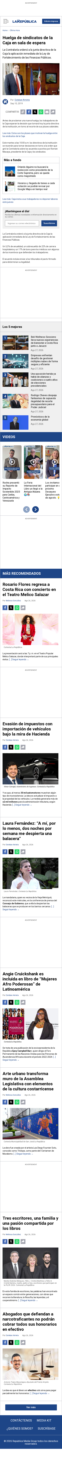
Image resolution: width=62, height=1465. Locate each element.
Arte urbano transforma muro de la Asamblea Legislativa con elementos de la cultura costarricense (28, 1081)
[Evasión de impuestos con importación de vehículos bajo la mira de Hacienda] (30, 768)
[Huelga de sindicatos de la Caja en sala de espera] (31, 79)
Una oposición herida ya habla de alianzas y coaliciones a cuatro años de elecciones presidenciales (44, 379)
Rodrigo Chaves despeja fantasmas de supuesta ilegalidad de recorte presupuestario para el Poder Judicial (44, 401)
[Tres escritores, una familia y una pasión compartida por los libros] (30, 1263)
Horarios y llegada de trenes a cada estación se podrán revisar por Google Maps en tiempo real (36, 186)
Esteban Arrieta (22, 100)
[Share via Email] (47, 111)
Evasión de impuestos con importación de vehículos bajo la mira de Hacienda (27, 729)
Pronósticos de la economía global (40, 418)
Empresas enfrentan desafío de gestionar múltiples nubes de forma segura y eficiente (44, 360)
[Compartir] (53, 111)
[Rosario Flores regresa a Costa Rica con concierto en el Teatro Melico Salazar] (30, 629)
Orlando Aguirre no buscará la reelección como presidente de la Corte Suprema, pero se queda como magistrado (35, 171)
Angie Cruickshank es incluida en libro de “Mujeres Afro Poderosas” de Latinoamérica (30, 981)
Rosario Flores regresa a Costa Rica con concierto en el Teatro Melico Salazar (29, 589)
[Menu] (6, 21)
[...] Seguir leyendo (18, 659)
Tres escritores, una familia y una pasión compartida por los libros (30, 1223)
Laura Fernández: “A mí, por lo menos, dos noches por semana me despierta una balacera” (29, 831)
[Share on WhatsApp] (41, 111)
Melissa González (13, 601)
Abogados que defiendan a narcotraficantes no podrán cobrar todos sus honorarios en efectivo (30, 1322)
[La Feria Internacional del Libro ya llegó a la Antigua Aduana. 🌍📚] (33, 462)
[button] (51, 21)
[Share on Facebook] (28, 111)
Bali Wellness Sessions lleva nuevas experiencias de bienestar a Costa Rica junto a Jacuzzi (44, 341)
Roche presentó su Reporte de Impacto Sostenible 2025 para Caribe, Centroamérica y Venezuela (11, 491)
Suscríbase (47, 1428)
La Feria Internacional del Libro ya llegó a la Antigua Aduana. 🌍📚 (33, 488)
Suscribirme (49, 223)
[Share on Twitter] (35, 111)
